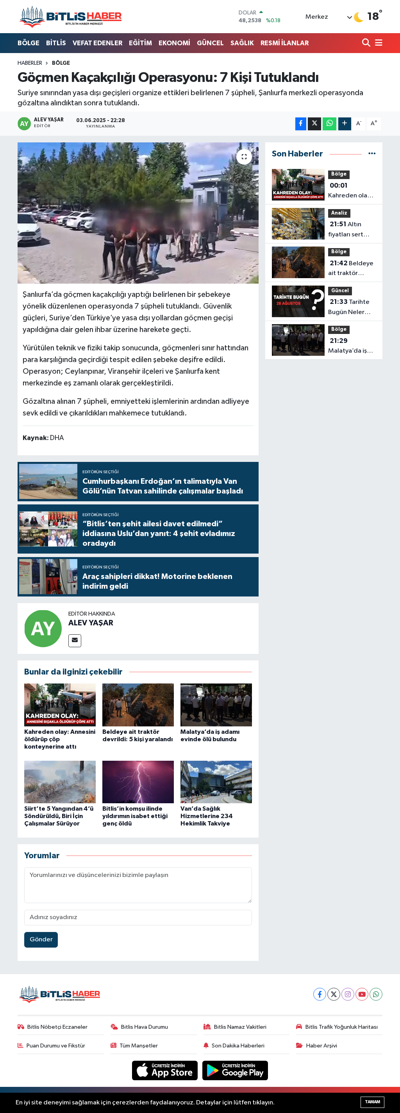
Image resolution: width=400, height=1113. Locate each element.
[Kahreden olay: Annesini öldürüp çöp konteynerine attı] (60, 704)
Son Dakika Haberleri (238, 1046)
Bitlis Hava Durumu (144, 1027)
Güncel (340, 290)
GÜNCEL (210, 43)
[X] (333, 994)
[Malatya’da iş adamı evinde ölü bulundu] (216, 704)
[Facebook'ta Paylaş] (300, 123)
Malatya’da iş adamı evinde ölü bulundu (348, 346)
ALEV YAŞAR (90, 623)
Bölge (61, 63)
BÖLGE (28, 43)
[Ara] (367, 43)
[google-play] (235, 1070)
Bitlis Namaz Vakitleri (240, 1027)
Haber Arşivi (321, 1046)
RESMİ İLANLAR (285, 43)
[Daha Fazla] (344, 123)
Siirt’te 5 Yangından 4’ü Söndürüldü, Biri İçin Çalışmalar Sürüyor (58, 816)
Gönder (41, 939)
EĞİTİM (140, 43)
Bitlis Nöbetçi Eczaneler (57, 1027)
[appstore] (165, 1070)
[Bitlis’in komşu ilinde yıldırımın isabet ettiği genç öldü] (138, 782)
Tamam (372, 1102)
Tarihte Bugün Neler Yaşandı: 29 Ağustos (349, 307)
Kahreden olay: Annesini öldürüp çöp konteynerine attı (350, 191)
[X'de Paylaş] (314, 123)
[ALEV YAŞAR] (43, 628)
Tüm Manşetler (139, 1046)
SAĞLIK (242, 43)
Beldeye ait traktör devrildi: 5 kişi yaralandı (350, 269)
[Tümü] (372, 154)
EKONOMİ (174, 43)
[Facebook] (319, 994)
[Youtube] (361, 994)
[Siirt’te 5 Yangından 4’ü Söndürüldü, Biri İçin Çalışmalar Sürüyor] (60, 782)
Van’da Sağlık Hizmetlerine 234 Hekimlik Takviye (206, 816)
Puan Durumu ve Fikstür (56, 1046)
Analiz (339, 213)
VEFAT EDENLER (97, 43)
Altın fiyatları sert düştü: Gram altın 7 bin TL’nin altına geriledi (351, 230)
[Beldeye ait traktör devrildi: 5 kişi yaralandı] (138, 704)
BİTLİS (56, 43)
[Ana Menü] (377, 43)
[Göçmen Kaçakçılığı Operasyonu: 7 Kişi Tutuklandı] (138, 213)
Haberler (30, 63)
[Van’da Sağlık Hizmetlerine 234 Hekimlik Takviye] (216, 782)
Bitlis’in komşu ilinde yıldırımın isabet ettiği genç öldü (135, 816)
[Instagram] (347, 994)
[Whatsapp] (376, 994)
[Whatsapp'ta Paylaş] (329, 123)
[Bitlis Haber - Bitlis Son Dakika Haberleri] (70, 17)
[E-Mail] (74, 640)
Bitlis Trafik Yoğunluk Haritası (341, 1027)
